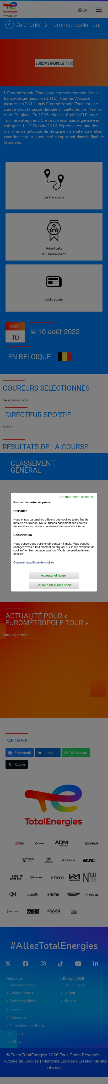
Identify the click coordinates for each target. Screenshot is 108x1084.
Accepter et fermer (54, 575)
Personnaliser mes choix (54, 585)
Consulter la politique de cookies (33, 562)
